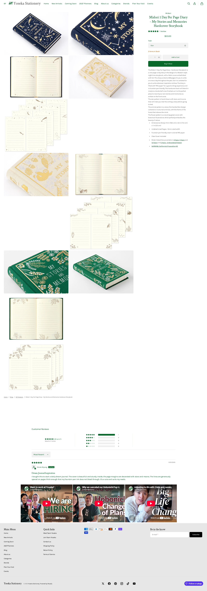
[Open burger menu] (5, 3)
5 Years (182, 140)
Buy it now (168, 64)
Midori (168, 13)
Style (150, 41)
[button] (188, 3)
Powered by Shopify (46, 584)
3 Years (176, 140)
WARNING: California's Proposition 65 (165, 146)
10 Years (154, 143)
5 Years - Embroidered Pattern (171, 143)
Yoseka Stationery (34, 584)
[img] (37, 462)
